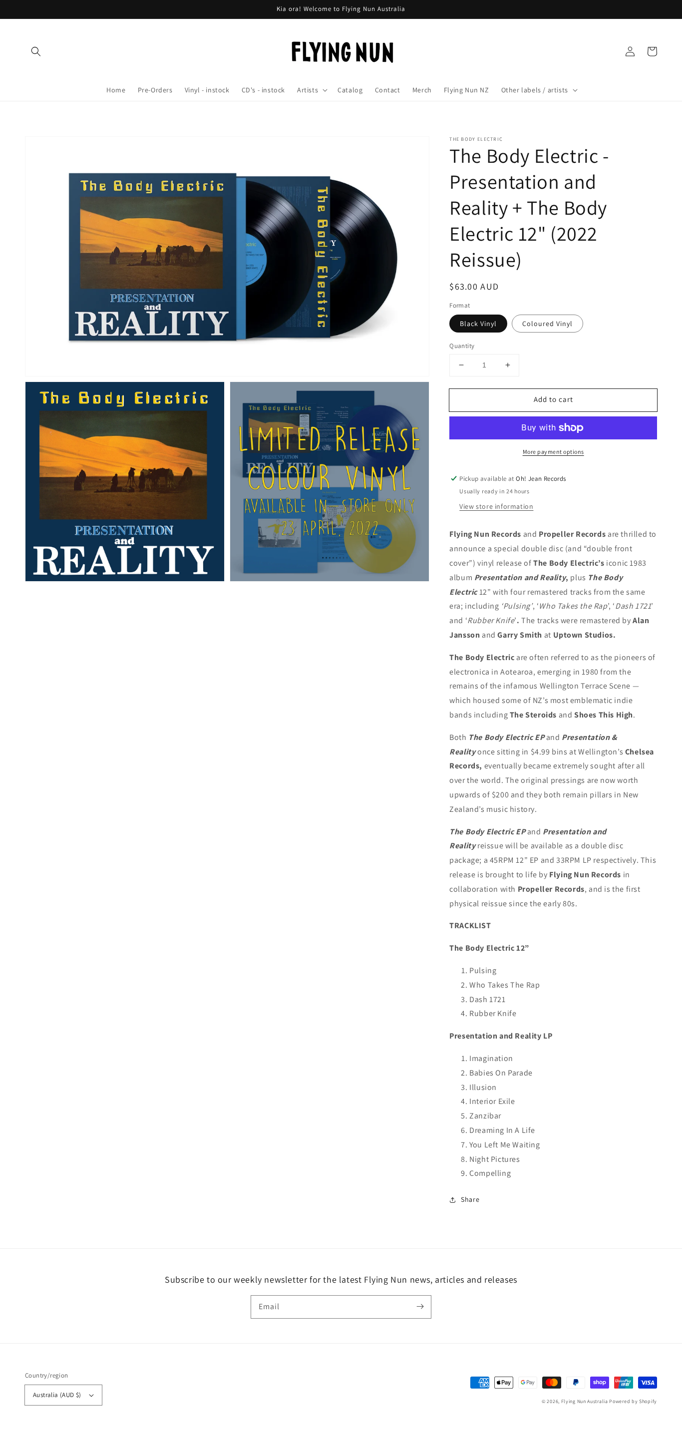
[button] (36, 51)
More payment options (553, 451)
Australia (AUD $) (57, 1395)
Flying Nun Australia (584, 1401)
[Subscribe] (420, 1307)
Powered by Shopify (633, 1401)
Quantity (461, 346)
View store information (496, 506)
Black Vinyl (478, 323)
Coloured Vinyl (547, 323)
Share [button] (470, 1199)
